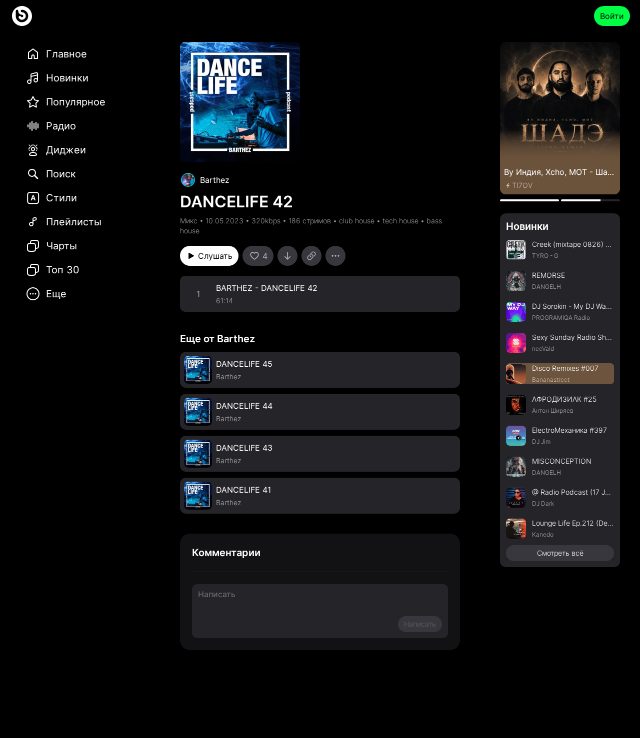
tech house (400, 220)
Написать (420, 624)
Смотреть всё (560, 553)
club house (356, 220)
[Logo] (22, 16)
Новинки (527, 226)
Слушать (215, 256)
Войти (612, 16)
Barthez (215, 180)
